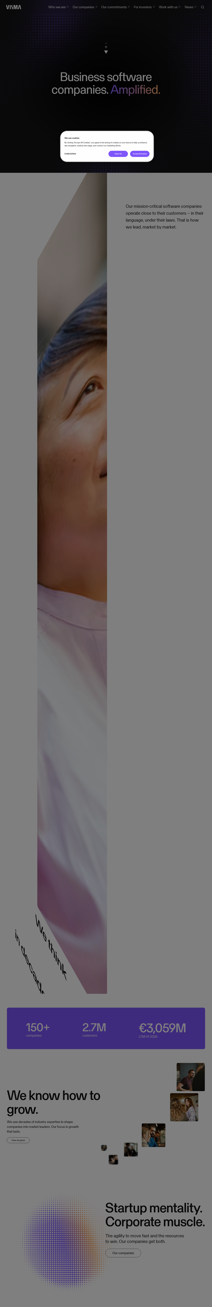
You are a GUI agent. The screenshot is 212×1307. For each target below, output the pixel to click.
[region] (107, 146)
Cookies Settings (70, 153)
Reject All (118, 154)
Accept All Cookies (140, 154)
